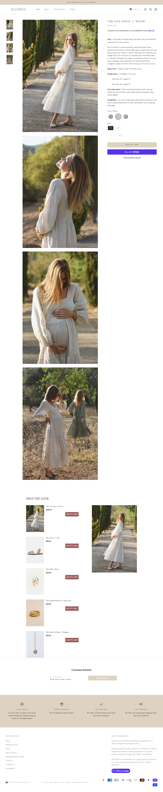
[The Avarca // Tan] (35, 550)
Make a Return (11, 753)
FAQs (8, 749)
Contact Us (10, 764)
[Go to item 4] (9, 59)
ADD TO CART (72, 514)
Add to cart (132, 145)
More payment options (132, 158)
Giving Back (10, 768)
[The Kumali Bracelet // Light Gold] (35, 612)
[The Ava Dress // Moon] (35, 518)
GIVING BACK (59, 9)
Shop (7, 741)
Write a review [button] (102, 678)
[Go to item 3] (9, 48)
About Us (9, 761)
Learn (72, 9)
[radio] (110, 117)
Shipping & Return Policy (15, 757)
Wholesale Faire (12, 745)
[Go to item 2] (9, 36)
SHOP (47, 9)
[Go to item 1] (9, 24)
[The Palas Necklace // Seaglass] (35, 644)
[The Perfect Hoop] (35, 581)
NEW (38, 9)
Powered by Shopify (80, 782)
